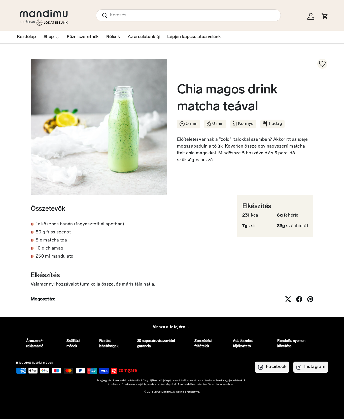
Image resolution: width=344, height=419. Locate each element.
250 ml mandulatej (55, 256)
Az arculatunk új (144, 37)
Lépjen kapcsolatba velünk (194, 37)
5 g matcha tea (51, 240)
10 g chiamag (49, 248)
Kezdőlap (26, 37)
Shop (49, 37)
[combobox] (188, 15)
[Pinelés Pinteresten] (310, 299)
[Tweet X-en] (288, 299)
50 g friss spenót (53, 232)
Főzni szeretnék (83, 37)
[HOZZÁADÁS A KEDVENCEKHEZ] (322, 64)
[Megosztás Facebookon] (299, 299)
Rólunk (113, 37)
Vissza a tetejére (169, 327)
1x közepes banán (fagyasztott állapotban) (80, 224)
